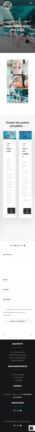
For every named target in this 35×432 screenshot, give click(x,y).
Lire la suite (11, 211)
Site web (6, 299)
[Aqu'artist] (7, 3)
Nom (5, 280)
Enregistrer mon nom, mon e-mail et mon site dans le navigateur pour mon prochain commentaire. (17, 312)
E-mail (6, 289)
